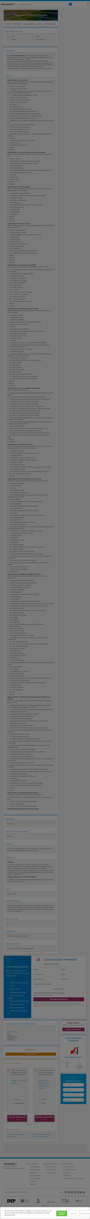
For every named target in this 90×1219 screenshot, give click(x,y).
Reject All (74, 1213)
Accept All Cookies (61, 1213)
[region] (45, 1213)
